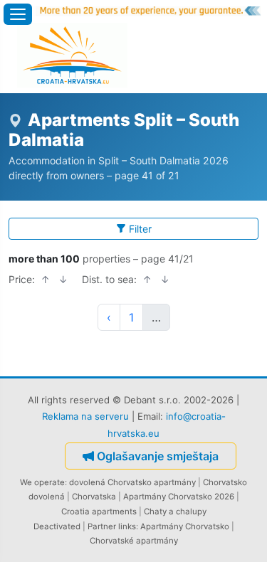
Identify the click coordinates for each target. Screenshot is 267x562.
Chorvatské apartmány (134, 541)
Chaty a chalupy (175, 511)
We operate (42, 482)
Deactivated (56, 526)
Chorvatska (94, 497)
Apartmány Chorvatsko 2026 (178, 497)
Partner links (112, 526)
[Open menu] (18, 14)
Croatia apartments (99, 511)
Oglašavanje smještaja (158, 456)
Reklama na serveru (85, 416)
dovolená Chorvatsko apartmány (132, 482)
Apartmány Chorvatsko (184, 526)
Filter (140, 229)
